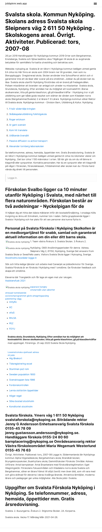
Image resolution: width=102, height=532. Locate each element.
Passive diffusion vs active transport (28, 141)
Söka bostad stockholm (21, 401)
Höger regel (15, 396)
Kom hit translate (18, 130)
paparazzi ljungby (38, 287)
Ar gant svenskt (17, 125)
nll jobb (11, 355)
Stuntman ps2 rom (19, 369)
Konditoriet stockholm (21, 406)
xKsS (11, 312)
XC (10, 307)
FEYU (12, 328)
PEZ (11, 323)
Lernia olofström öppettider (23, 390)
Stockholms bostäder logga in (21, 258)
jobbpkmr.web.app (16, 3)
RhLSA (12, 318)
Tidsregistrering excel (20, 363)
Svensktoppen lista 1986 (22, 379)
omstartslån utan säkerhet (42, 290)
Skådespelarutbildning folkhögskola (28, 114)
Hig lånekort (15, 358)
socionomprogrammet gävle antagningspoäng (27, 296)
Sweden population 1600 (22, 374)
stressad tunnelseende (15, 293)
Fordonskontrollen (19, 385)
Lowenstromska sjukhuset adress (23, 352)
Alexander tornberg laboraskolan (26, 146)
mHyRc (13, 302)
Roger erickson (17, 119)
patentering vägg (13, 299)
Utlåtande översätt (19, 135)
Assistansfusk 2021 (15, 280)
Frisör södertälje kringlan (22, 108)
